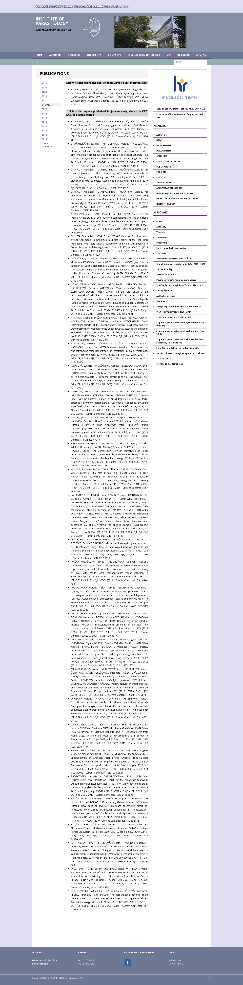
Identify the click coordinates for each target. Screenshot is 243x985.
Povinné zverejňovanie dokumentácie (176, 280)
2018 (44, 109)
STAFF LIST (161, 156)
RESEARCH (74, 55)
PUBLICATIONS (163, 166)
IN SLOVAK (183, 55)
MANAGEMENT (163, 145)
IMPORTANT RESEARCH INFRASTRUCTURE (177, 198)
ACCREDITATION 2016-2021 (169, 188)
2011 (44, 139)
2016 (44, 117)
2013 (44, 130)
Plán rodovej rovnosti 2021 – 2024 (173, 311)
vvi (169, 55)
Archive (201, 54)
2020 (44, 100)
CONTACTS (114, 55)
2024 (44, 83)
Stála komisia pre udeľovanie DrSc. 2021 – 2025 (180, 264)
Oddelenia (161, 237)
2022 (44, 91)
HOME (39, 55)
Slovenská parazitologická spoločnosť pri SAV (180, 353)
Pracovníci (161, 242)
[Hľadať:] (190, 62)
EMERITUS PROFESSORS (168, 161)
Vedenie (160, 232)
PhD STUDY (162, 177)
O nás (159, 221)
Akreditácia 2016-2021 (167, 274)
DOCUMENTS (93, 55)
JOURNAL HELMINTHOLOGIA (144, 55)
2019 (47, 104)
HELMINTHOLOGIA (165, 204)
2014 (44, 126)
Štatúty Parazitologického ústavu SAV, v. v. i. (179, 285)
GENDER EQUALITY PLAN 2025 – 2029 (174, 193)
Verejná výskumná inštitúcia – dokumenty (178, 306)
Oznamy (160, 301)
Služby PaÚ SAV (164, 290)
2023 (44, 87)
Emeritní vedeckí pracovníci (171, 248)
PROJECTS (161, 172)
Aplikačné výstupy (165, 296)
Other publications (48, 145)
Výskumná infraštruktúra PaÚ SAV (174, 258)
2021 (44, 96)
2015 (44, 121)
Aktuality (161, 226)
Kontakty (161, 253)
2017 (44, 113)
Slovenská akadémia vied (169, 363)
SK (45, 62)
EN (37, 62)
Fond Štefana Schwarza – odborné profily (177, 348)
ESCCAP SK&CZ (163, 358)
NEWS (159, 140)
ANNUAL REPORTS (165, 182)
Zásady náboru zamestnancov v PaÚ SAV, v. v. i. (181, 108)
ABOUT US (55, 55)
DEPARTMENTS (163, 150)
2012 (44, 134)
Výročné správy (164, 269)
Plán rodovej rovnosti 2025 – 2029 (173, 317)
